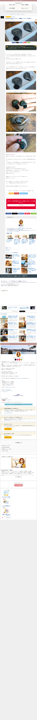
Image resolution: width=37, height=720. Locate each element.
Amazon (11, 193)
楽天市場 (16, 193)
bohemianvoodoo (8, 387)
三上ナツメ (21, 226)
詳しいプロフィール (18, 404)
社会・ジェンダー (25, 8)
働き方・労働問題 (25, 4)
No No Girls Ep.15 (17, 378)
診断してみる (8, 437)
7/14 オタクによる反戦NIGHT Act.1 (7, 390)
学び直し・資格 (12, 4)
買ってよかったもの (8, 16)
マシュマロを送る (18, 485)
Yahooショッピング (24, 193)
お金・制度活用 (12, 8)
